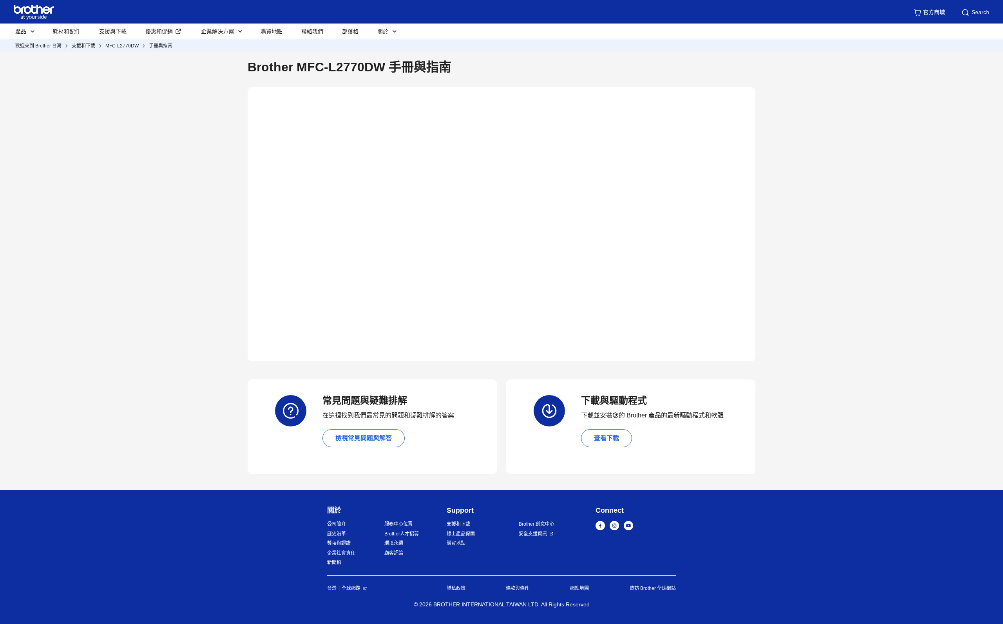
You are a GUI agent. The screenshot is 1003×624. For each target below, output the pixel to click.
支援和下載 (83, 46)
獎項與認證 (339, 543)
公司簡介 (336, 524)
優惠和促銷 (159, 31)
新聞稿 (334, 562)
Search (980, 12)
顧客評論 (393, 553)
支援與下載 (113, 31)
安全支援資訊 (533, 534)
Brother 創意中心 (536, 524)
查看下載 (606, 438)
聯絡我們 (312, 31)
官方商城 (934, 12)
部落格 (350, 31)
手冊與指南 (160, 46)
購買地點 (271, 31)
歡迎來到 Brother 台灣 (38, 46)
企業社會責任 (341, 553)
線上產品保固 (461, 534)
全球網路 (351, 588)
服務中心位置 (398, 524)
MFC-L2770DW (122, 46)
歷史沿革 (336, 534)
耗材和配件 (66, 31)
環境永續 (393, 543)
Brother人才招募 (401, 534)
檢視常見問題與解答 (363, 438)
